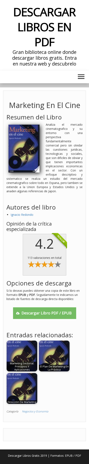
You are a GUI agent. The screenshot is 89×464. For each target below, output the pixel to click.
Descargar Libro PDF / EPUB (47, 312)
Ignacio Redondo (22, 215)
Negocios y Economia (35, 411)
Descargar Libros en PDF (44, 27)
